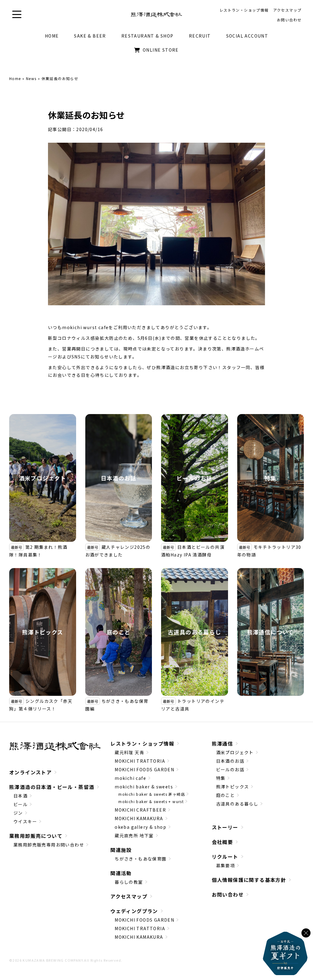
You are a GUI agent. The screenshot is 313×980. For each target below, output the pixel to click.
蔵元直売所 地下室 (134, 835)
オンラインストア (30, 772)
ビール (20, 804)
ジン (18, 813)
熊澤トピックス (42, 632)
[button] (16, 14)
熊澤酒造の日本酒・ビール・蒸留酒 (51, 787)
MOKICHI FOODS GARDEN (144, 769)
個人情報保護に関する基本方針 (249, 879)
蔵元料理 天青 (129, 752)
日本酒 (20, 796)
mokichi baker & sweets (144, 787)
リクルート (225, 856)
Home (15, 78)
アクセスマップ (128, 896)
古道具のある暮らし (194, 632)
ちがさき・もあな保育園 (140, 859)
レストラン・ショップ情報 (142, 743)
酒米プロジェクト (42, 478)
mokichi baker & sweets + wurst (151, 801)
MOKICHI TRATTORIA (140, 761)
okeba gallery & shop (140, 827)
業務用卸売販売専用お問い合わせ (48, 845)
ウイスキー (25, 821)
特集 (270, 478)
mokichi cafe (130, 778)
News (31, 78)
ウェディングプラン (134, 911)
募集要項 (225, 865)
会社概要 (222, 842)
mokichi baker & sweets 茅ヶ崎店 (151, 794)
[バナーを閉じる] (306, 933)
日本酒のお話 (118, 478)
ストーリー (225, 827)
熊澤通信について (270, 632)
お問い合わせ (228, 894)
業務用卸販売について (35, 835)
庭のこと (119, 632)
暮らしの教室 (129, 882)
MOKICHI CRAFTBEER (140, 810)
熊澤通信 (222, 743)
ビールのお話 (194, 478)
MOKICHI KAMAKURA (139, 818)
